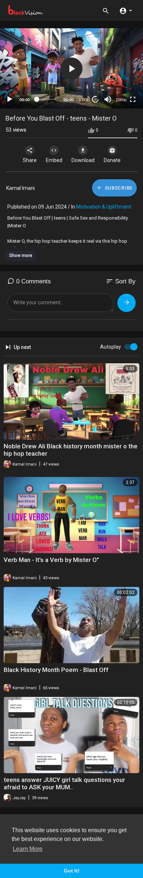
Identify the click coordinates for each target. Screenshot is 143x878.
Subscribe (117, 188)
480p (118, 82)
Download (83, 160)
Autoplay (110, 347)
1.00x (84, 100)
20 (95, 99)
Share (30, 160)
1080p (120, 100)
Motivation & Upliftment (103, 207)
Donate (112, 160)
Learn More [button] (28, 849)
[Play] (9, 99)
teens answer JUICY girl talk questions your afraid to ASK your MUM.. (64, 783)
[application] (71, 68)
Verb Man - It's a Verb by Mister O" (51, 559)
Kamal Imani (20, 188)
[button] (125, 10)
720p (118, 71)
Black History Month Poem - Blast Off (56, 669)
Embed (54, 160)
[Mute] (107, 99)
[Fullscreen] (132, 99)
